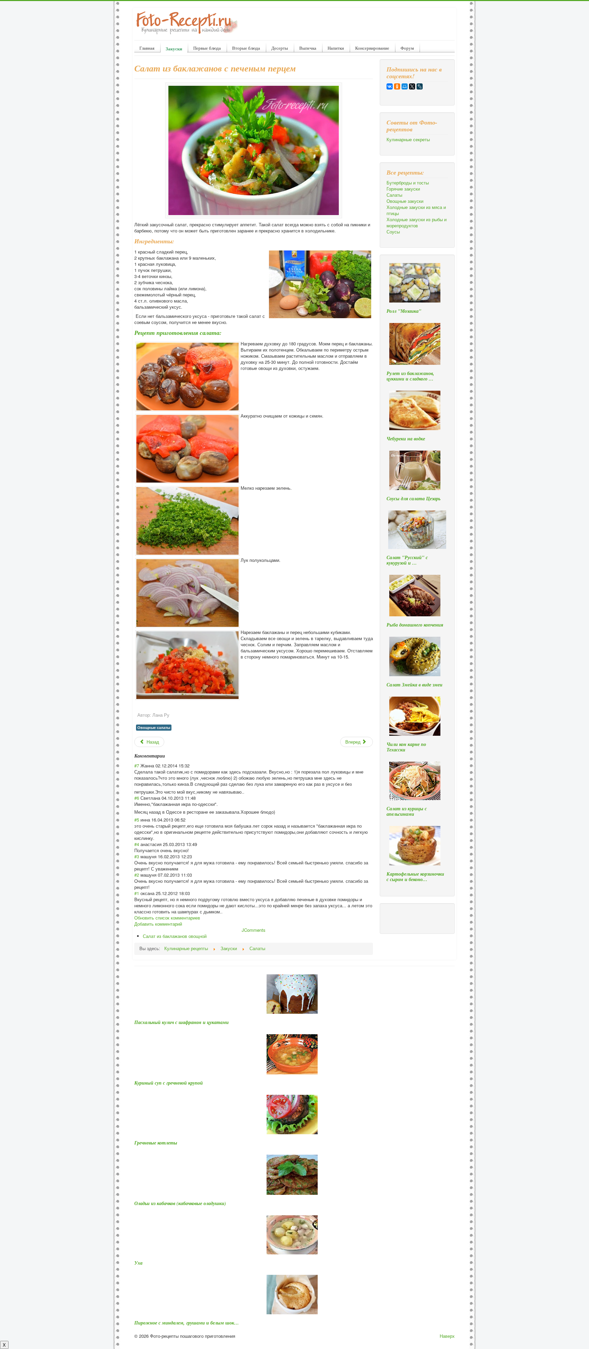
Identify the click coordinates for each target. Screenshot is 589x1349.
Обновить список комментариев (167, 917)
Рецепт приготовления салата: (178, 332)
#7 (136, 765)
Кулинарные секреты (408, 139)
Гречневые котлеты (155, 1142)
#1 (136, 893)
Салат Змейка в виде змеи (414, 684)
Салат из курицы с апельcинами (407, 811)
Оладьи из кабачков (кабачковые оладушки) (180, 1203)
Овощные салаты (153, 727)
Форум (407, 48)
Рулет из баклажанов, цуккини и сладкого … (410, 376)
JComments (254, 930)
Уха (138, 1262)
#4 (136, 844)
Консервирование (372, 48)
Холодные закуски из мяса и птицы (416, 210)
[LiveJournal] (420, 86)
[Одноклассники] (397, 86)
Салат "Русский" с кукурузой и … (407, 560)
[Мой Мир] (405, 86)
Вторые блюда (246, 48)
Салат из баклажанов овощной (175, 936)
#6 (136, 798)
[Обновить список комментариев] (167, 755)
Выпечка (307, 48)
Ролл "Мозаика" (404, 311)
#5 (136, 819)
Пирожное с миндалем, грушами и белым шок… (186, 1322)
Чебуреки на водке (406, 438)
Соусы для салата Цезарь (413, 498)
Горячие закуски (403, 189)
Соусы (393, 232)
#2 (136, 875)
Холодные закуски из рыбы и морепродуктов (417, 222)
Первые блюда (207, 48)
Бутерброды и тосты (408, 183)
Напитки (336, 48)
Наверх (447, 1336)
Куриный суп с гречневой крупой (168, 1082)
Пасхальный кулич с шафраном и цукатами (181, 1022)
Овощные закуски (405, 201)
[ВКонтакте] (390, 86)
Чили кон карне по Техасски (406, 747)
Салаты (394, 195)
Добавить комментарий (158, 924)
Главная (146, 48)
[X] (412, 86)
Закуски (174, 48)
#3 (136, 856)
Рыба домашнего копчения (415, 624)
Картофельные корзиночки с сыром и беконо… (415, 877)
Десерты (279, 48)
